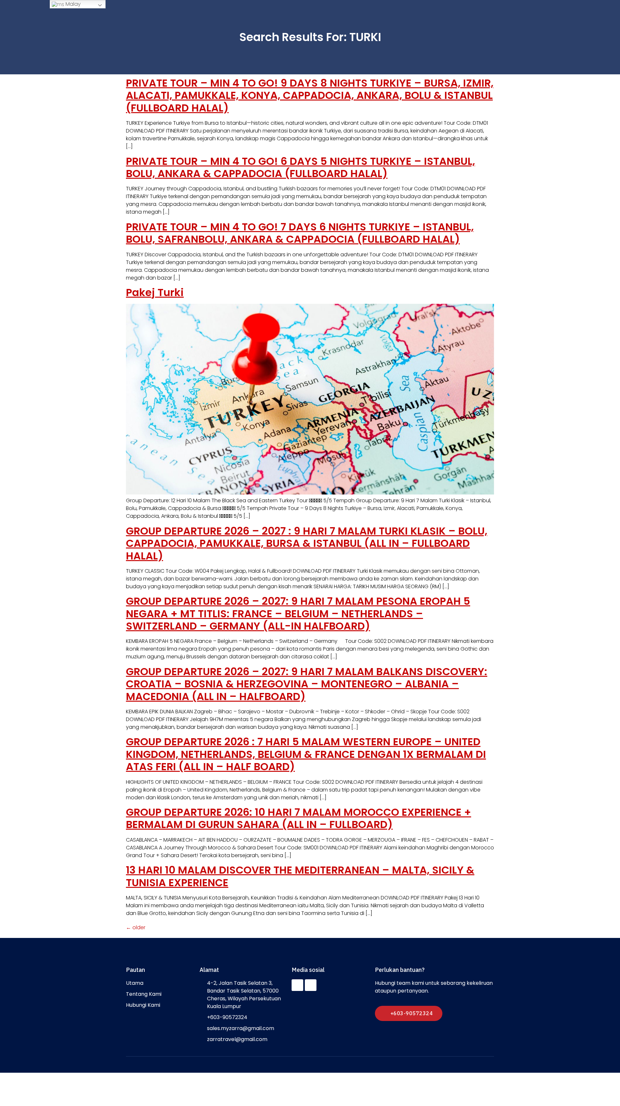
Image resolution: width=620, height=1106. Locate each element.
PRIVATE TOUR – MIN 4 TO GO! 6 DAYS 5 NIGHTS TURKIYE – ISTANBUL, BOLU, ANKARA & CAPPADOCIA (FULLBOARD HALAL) (300, 167)
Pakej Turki (155, 292)
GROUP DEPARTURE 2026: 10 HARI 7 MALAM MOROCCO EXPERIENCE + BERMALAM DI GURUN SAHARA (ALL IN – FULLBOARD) (298, 818)
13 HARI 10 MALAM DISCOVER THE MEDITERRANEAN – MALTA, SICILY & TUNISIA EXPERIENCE (300, 876)
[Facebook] (297, 985)
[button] (408, 1013)
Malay (72, 4)
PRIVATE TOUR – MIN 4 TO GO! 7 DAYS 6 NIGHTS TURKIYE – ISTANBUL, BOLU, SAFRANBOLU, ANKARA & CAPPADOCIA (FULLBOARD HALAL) (300, 232)
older (135, 927)
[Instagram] (310, 985)
